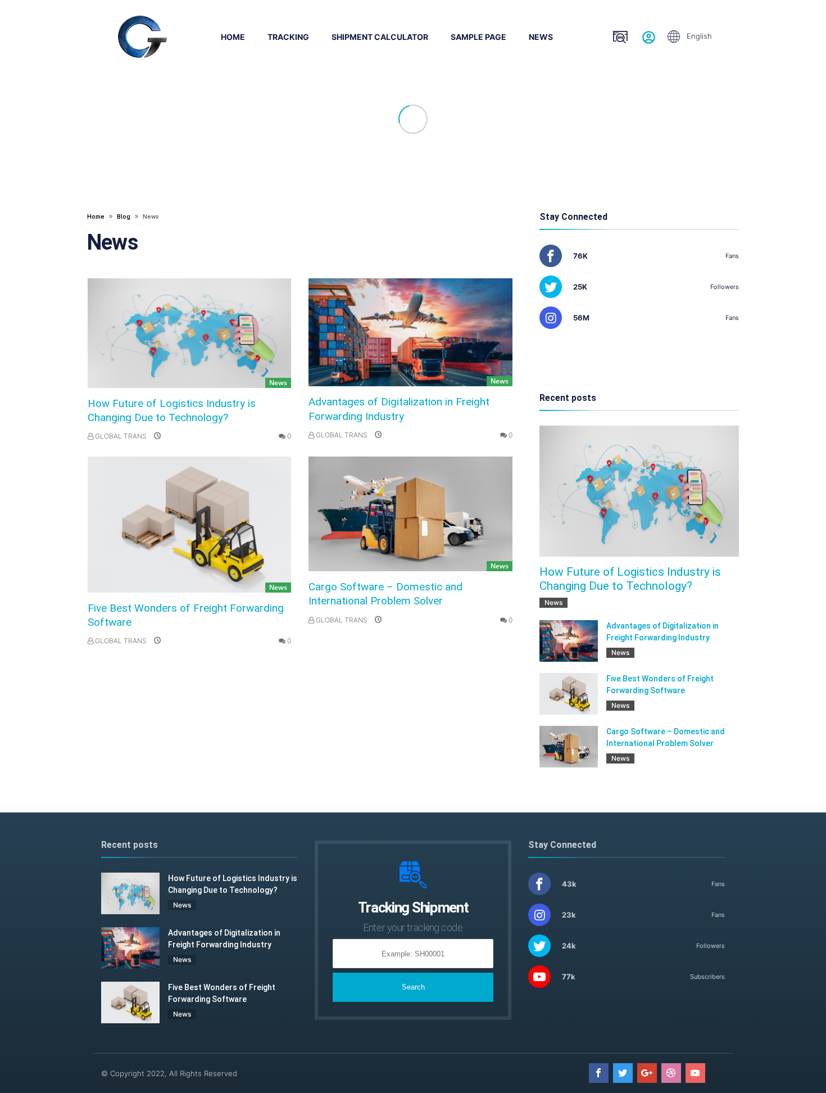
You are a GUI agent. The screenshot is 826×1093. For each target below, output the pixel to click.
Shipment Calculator (380, 37)
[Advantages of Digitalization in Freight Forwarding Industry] (410, 332)
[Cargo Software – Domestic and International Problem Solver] (410, 514)
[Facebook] (599, 1073)
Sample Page (478, 37)
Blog (124, 216)
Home (233, 37)
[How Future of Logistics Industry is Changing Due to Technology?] (189, 333)
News (541, 37)
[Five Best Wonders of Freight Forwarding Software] (189, 525)
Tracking (288, 37)
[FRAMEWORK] (142, 35)
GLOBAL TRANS (120, 436)
